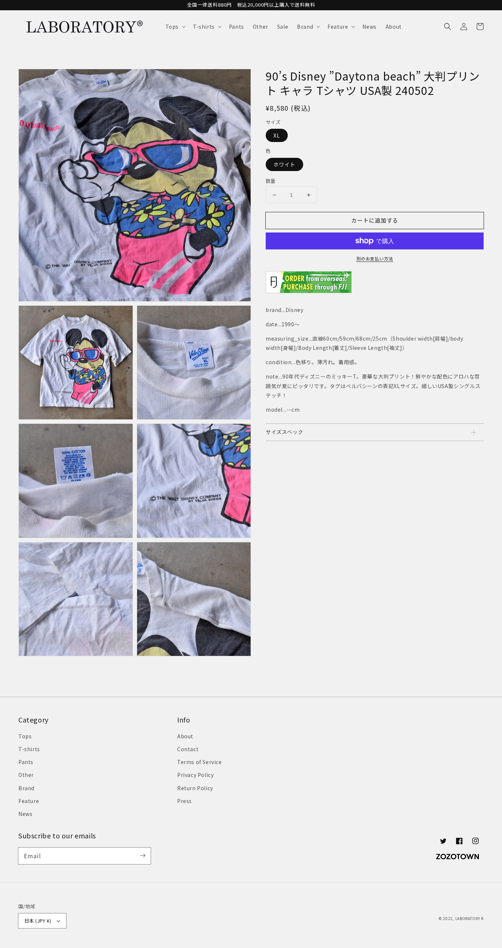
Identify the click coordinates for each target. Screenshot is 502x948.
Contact (187, 749)
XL (276, 135)
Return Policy (195, 788)
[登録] (143, 856)
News (25, 813)
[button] (175, 26)
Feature (28, 801)
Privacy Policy (195, 774)
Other (26, 774)
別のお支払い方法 (374, 258)
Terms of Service (199, 762)
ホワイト (284, 164)
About (185, 736)
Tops (25, 736)
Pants (25, 762)
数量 (271, 180)
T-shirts (29, 749)
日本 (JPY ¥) (37, 920)
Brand (26, 788)
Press (184, 801)
